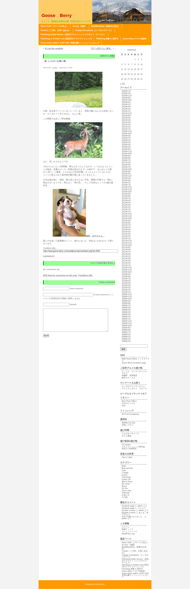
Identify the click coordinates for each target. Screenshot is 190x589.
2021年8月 (126, 115)
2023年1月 (126, 104)
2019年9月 (126, 149)
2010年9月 (126, 274)
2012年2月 (126, 236)
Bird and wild (127, 468)
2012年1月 (126, 238)
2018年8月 (126, 158)
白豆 (124, 405)
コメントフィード (129, 531)
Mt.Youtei (126, 484)
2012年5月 (126, 229)
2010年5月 (126, 283)
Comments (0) (48, 256)
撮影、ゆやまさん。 (95, 236)
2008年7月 (126, 332)
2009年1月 (126, 319)
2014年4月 (126, 180)
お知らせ (125, 495)
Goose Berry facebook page (134, 363)
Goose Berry (59, 15)
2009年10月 (127, 299)
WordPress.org (128, 534)
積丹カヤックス (128, 378)
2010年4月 (126, 285)
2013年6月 (126, 200)
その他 (54, 67)
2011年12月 (127, 241)
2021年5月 (126, 120)
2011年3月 (126, 261)
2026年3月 (126, 93)
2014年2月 (126, 182)
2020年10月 (127, 133)
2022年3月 (126, 109)
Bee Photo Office (129, 401)
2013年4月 (126, 205)
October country (129, 510)
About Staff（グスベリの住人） (54, 26)
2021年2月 (126, 127)
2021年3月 (126, 124)
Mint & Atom (127, 481)
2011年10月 (127, 245)
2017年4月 (126, 162)
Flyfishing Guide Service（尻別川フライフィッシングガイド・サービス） (73, 34)
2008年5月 (126, 337)
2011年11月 (127, 243)
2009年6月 (126, 308)
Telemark (126, 493)
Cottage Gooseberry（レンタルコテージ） (94, 30)
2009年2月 (126, 316)
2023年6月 (126, 102)
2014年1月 (126, 185)
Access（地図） (80, 26)
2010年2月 (126, 290)
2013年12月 (127, 187)
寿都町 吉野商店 (129, 375)
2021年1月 (126, 129)
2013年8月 (126, 196)
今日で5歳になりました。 (133, 516)
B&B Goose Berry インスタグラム (135, 360)
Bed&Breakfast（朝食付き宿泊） (105, 26)
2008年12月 (127, 321)
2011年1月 (126, 265)
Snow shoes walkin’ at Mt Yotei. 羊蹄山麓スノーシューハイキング (70, 43)
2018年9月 (126, 156)
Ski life (125, 488)
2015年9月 (126, 171)
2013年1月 (126, 212)
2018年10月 (127, 153)
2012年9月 (126, 220)
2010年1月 (126, 292)
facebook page (128, 506)
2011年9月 (126, 247)
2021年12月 (127, 113)
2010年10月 (127, 272)
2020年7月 (126, 138)
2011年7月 (126, 252)
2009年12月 (127, 294)
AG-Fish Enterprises (130, 414)
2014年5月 (126, 178)
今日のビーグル (128, 403)
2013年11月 (127, 189)
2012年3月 (126, 234)
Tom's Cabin (127, 457)
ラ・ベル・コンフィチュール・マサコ (135, 372)
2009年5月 (126, 310)
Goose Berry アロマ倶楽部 (134, 39)
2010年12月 (127, 267)
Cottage (125, 473)
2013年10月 (127, 191)
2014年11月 (127, 176)
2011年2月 (126, 263)
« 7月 (122, 83)
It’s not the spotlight (54, 48)
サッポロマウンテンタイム (133, 386)
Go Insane (126, 445)
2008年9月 (126, 328)
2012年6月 (126, 227)
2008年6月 (126, 334)
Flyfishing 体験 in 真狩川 (107, 39)
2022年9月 (126, 107)
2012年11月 (127, 216)
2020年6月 (126, 140)
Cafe (124, 470)
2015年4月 (126, 174)
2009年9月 (126, 301)
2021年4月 (126, 122)
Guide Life (126, 479)
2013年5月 (126, 203)
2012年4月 (126, 232)
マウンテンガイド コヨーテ (134, 388)
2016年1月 (126, 167)
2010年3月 (126, 287)
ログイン (125, 527)
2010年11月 (127, 270)
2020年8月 (126, 136)
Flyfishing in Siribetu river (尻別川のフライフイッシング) (66, 39)
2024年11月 (127, 95)
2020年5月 (126, 142)
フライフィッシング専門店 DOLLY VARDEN (134, 448)
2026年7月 (126, 91)
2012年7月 (126, 225)
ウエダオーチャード (130, 434)
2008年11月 (127, 323)
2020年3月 (126, 147)
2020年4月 (126, 145)
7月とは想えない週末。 (102, 48)
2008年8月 (126, 330)
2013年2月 (126, 209)
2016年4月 (126, 165)
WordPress (100, 584)
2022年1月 (126, 111)
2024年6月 (126, 98)
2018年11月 (127, 151)
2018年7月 (126, 160)
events (125, 475)
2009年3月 (126, 314)
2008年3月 (126, 341)
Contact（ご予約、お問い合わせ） (56, 30)
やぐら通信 (126, 436)
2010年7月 (126, 279)
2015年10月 (127, 169)
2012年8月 (126, 223)
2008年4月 (126, 339)
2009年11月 (127, 296)
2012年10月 (127, 218)
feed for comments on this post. (60, 275)
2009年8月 (126, 303)
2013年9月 (126, 194)
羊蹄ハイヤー (127, 425)
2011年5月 (126, 256)
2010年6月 (126, 281)
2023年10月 (127, 100)
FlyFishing (126, 477)
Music (124, 486)
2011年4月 (126, 258)
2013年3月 (126, 207)
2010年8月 (126, 276)
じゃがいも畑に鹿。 (58, 61)
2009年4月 (126, 312)
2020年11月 (127, 131)
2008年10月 (127, 325)
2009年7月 (126, 305)
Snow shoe (126, 490)
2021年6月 (126, 118)
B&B (124, 466)
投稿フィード (127, 529)
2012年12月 (127, 214)
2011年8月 (126, 249)
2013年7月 (126, 198)
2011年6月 (126, 254)
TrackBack (85, 275)
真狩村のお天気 (128, 423)
